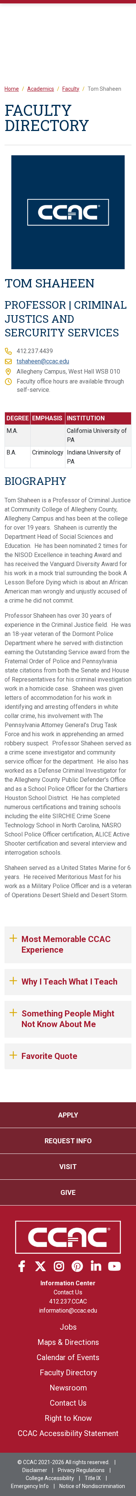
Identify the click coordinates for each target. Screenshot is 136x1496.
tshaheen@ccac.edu (43, 361)
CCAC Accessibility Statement (68, 1433)
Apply (68, 1115)
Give (68, 1192)
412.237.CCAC (68, 1301)
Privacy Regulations (81, 1470)
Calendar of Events (68, 1357)
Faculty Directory (68, 1372)
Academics (40, 89)
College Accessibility (50, 1478)
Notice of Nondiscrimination (92, 1486)
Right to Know (68, 1418)
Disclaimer (34, 1470)
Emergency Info (30, 1486)
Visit (68, 1167)
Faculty (70, 89)
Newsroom (68, 1387)
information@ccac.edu (68, 1310)
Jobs (68, 1327)
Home (12, 89)
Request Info (68, 1141)
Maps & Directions (68, 1342)
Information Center (68, 1283)
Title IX (93, 1478)
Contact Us (68, 1292)
